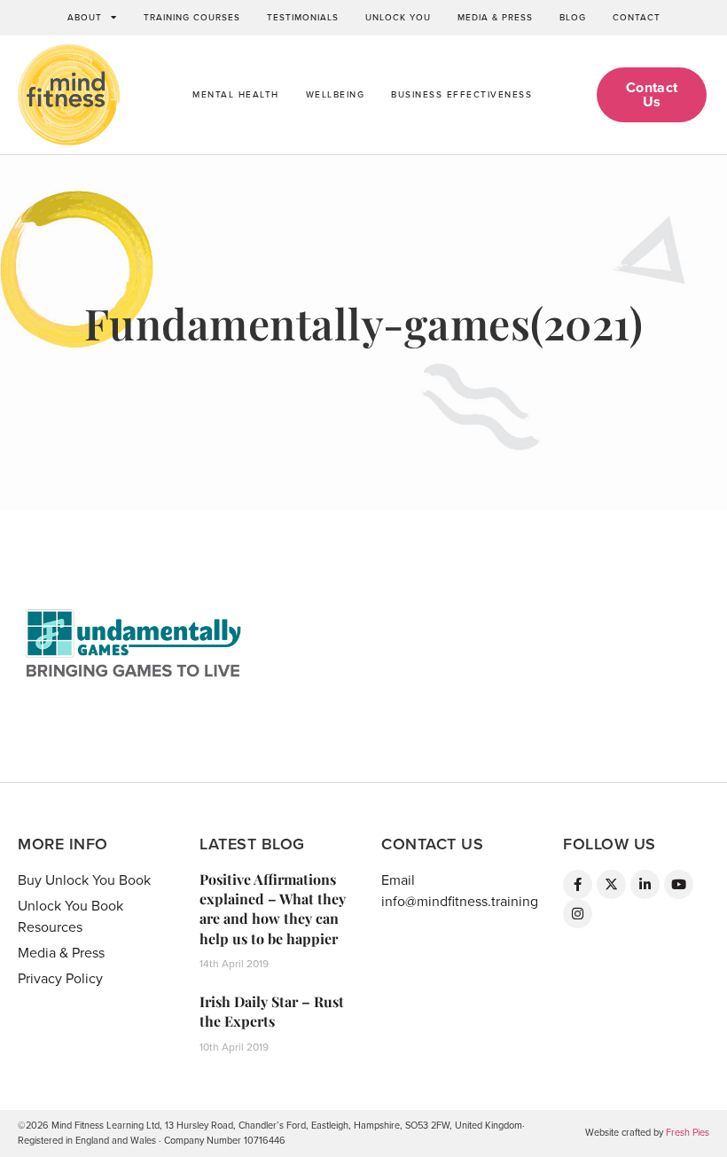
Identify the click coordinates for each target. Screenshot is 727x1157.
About (84, 17)
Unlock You (398, 17)
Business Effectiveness (461, 95)
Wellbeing (335, 95)
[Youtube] (678, 884)
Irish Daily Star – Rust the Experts (271, 1011)
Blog (572, 17)
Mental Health (235, 95)
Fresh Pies (687, 1132)
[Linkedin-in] (645, 884)
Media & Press (495, 17)
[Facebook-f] (577, 884)
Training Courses (192, 17)
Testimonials (303, 17)
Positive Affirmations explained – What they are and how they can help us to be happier (272, 909)
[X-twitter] (611, 884)
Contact (637, 17)
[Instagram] (577, 913)
